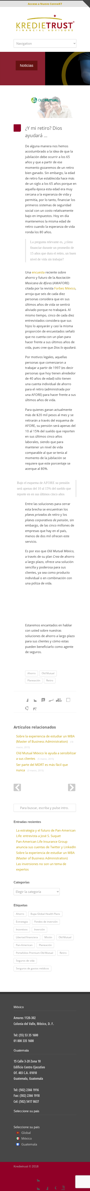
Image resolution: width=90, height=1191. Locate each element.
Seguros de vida (25, 960)
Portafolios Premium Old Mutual (34, 953)
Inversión (39, 929)
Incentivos (22, 929)
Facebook (24, 697)
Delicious (66, 697)
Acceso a (45, 4)
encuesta (38, 272)
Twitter (32, 697)
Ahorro (31, 673)
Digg (57, 697)
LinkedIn (41, 697)
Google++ (24, 706)
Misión (48, 937)
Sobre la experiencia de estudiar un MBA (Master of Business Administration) (45, 741)
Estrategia (22, 921)
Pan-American (24, 945)
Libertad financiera (27, 937)
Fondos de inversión (46, 921)
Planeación (33, 680)
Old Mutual (48, 673)
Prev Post (17, 787)
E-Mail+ (32, 706)
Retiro (49, 680)
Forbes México (64, 288)
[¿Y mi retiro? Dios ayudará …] (45, 106)
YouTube (61, 1186)
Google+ (52, 1186)
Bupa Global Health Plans (45, 914)
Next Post (71, 787)
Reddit (49, 697)
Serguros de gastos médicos (32, 968)
